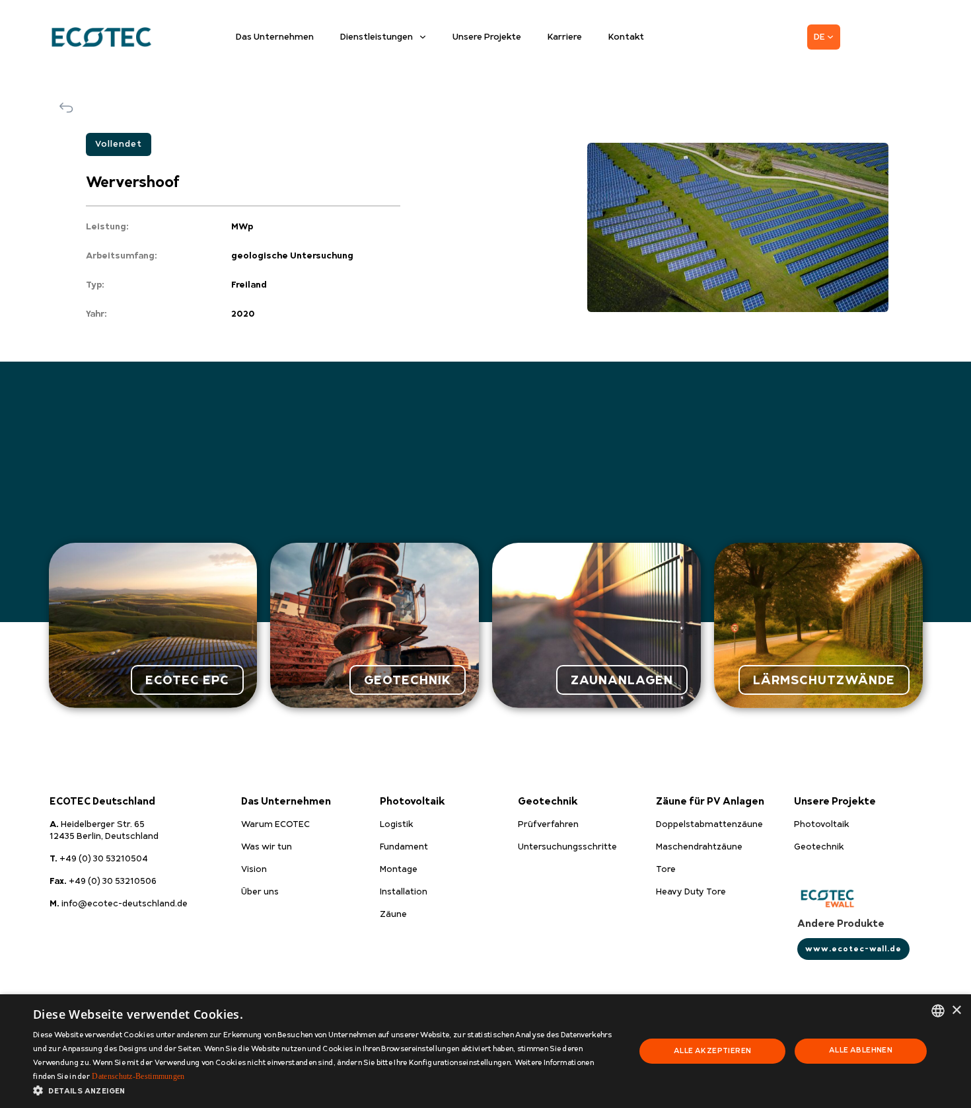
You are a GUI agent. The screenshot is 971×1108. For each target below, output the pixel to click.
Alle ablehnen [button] (860, 1050)
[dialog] (485, 1051)
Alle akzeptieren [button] (712, 1051)
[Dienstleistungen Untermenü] (422, 37)
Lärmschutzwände (824, 680)
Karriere (565, 37)
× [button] (956, 1010)
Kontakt (626, 37)
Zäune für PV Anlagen (710, 801)
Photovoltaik (412, 801)
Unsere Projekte (486, 37)
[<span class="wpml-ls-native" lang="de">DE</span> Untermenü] (830, 37)
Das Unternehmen (275, 37)
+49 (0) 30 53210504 (99, 859)
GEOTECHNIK (407, 680)
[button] (325, 1091)
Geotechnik (548, 801)
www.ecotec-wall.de (853, 949)
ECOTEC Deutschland (102, 801)
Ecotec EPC (187, 680)
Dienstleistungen (376, 37)
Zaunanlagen (622, 680)
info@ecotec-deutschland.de (119, 904)
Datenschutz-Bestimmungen (138, 1076)
